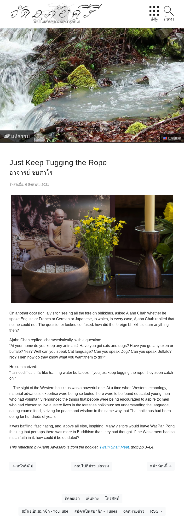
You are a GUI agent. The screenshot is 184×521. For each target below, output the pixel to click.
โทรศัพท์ (112, 498)
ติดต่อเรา (72, 498)
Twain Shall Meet (114, 447)
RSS (154, 511)
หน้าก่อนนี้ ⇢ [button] (161, 466)
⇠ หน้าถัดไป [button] (22, 466)
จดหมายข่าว (133, 511)
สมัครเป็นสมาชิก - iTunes (95, 511)
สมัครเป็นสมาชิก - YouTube (45, 511)
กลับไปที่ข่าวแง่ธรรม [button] (91, 466)
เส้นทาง (92, 498)
